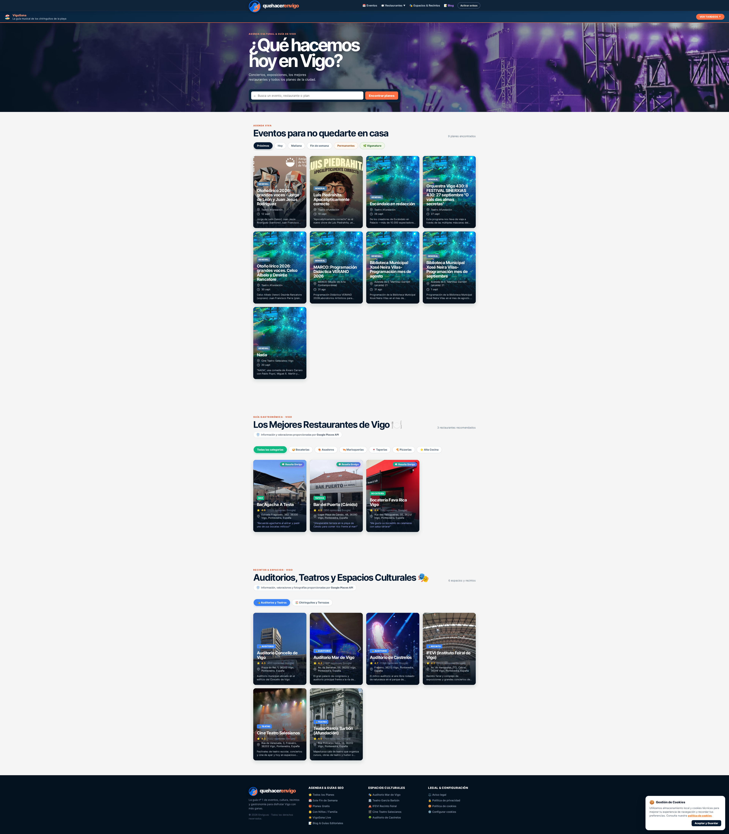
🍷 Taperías (379, 449)
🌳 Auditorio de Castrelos (384, 817)
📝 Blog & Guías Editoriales (325, 823)
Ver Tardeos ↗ (710, 16)
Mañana (296, 145)
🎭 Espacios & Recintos (424, 5)
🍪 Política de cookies (442, 806)
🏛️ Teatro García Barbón (383, 800)
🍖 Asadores (326, 449)
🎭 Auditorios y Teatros (272, 602)
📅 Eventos (369, 5)
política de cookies (700, 815)
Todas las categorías (270, 449)
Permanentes (346, 145)
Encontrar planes (381, 96)
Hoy (280, 145)
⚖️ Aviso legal (437, 794)
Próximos (263, 145)
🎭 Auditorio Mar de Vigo (384, 794)
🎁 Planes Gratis (319, 806)
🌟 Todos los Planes (321, 794)
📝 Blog (449, 5)
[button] (279, 192)
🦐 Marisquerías (353, 449)
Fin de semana (319, 145)
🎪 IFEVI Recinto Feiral (382, 806)
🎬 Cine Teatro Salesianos (385, 811)
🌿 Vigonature (372, 145)
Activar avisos (468, 5)
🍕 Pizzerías (404, 449)
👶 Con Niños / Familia (322, 811)
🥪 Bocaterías (300, 449)
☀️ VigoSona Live (319, 817)
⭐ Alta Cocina (429, 449)
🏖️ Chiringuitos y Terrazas (312, 602)
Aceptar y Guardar (706, 823)
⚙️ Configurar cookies (442, 811)
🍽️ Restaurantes (393, 5)
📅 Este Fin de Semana (323, 800)
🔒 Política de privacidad (444, 800)
